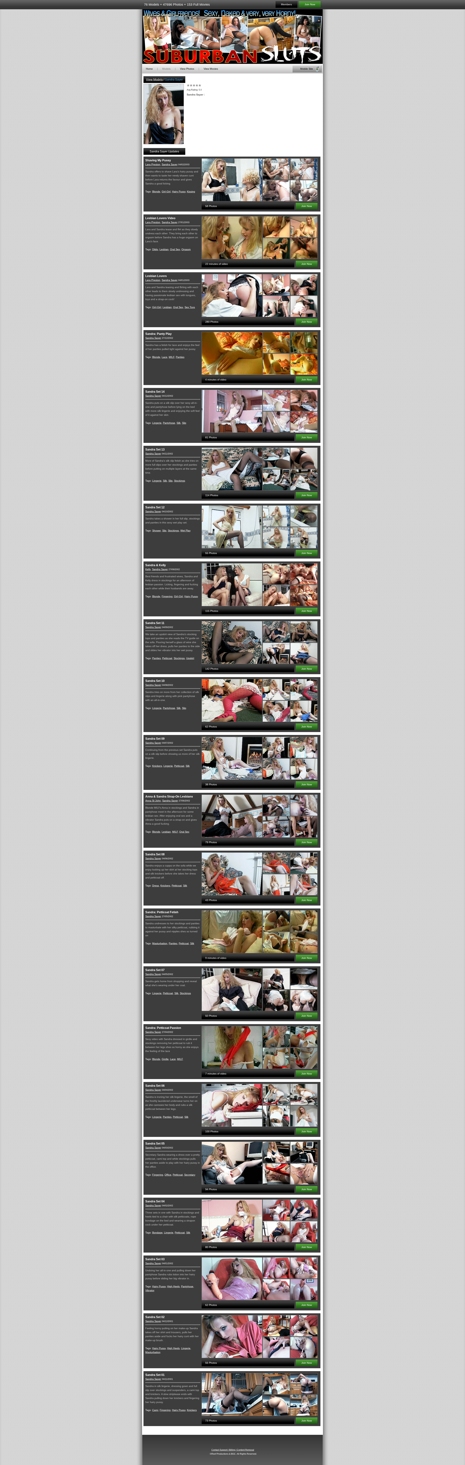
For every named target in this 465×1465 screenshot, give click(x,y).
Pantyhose (169, 422)
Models (166, 68)
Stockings (179, 480)
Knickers (157, 765)
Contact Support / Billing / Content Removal (232, 1450)
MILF (171, 357)
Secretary (189, 1174)
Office (168, 1174)
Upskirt (190, 658)
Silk (179, 422)
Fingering (167, 596)
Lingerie (156, 422)
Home (149, 68)
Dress (155, 885)
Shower (156, 530)
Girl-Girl (166, 191)
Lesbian (164, 249)
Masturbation (159, 943)
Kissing (191, 191)
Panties (180, 357)
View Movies (211, 68)
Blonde (156, 191)
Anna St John (153, 800)
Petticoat (167, 658)
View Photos (187, 68)
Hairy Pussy (178, 191)
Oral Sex (175, 249)
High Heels (173, 1286)
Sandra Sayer (169, 164)
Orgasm (186, 249)
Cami (155, 1410)
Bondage (157, 1232)
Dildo (155, 249)
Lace (164, 357)
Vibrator (149, 1290)
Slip (184, 422)
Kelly (148, 569)
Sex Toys (190, 307)
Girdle (165, 1059)
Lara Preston (152, 164)
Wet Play (185, 530)
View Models (154, 79)
